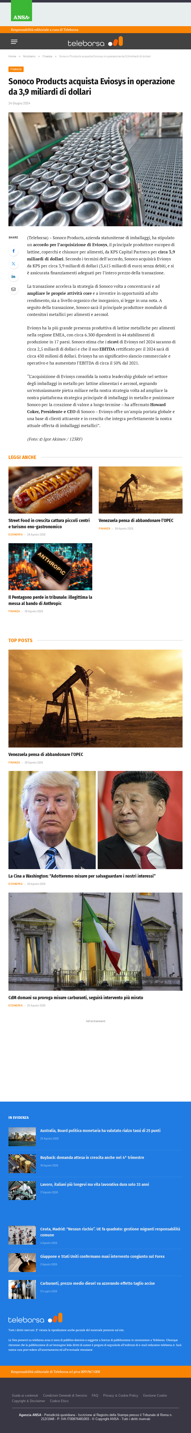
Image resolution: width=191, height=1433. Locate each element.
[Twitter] (13, 264)
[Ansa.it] (21, 13)
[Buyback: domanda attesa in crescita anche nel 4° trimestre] (22, 1163)
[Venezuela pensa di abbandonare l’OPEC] (141, 490)
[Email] (13, 289)
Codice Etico (59, 1401)
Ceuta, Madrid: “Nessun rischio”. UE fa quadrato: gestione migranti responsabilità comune (110, 1232)
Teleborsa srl (63, 1371)
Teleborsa (70, 29)
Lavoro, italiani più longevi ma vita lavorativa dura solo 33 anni (94, 1184)
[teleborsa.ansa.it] (95, 41)
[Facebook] (13, 251)
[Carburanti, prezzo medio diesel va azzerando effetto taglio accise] (22, 1289)
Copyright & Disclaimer (28, 1401)
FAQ (95, 1395)
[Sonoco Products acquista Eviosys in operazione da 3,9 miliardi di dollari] (95, 169)
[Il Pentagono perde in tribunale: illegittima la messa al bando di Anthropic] (50, 567)
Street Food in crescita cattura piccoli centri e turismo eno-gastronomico (49, 523)
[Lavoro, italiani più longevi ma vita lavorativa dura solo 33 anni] (22, 1190)
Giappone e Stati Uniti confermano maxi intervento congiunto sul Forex (102, 1256)
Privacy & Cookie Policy (120, 1395)
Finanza (16, 69)
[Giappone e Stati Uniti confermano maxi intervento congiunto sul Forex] (22, 1262)
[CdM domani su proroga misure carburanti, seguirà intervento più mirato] (95, 942)
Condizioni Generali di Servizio (65, 1395)
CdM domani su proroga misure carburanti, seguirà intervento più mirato (75, 997)
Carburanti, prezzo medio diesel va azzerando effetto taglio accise (97, 1283)
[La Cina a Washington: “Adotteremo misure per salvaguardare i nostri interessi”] (95, 820)
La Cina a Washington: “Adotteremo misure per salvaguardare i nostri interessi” (82, 876)
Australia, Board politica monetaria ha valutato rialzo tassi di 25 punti (100, 1130)
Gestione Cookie (155, 1395)
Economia (15, 534)
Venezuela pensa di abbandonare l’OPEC (136, 520)
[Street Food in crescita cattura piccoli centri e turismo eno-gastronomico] (50, 490)
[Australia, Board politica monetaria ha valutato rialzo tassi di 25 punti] (22, 1136)
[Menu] (14, 40)
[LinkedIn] (13, 276)
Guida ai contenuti (25, 1395)
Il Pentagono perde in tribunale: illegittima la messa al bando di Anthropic (50, 600)
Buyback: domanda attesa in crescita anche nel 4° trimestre (92, 1157)
